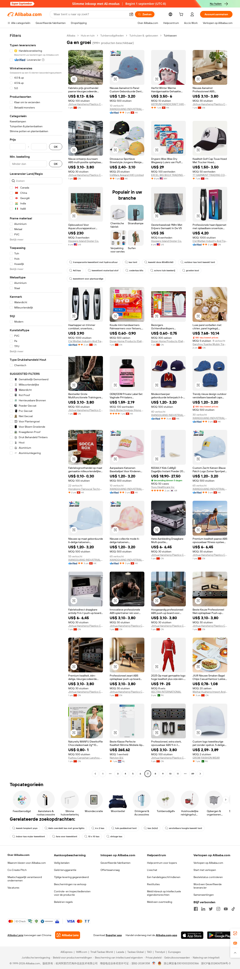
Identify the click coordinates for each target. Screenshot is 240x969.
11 (178, 773)
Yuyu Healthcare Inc (163, 487)
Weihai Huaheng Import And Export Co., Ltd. (210, 691)
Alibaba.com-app (166, 935)
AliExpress (67, 951)
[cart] (182, 14)
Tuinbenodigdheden (112, 35)
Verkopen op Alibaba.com (208, 862)
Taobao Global (135, 951)
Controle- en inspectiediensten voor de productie (72, 893)
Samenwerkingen (204, 894)
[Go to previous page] (95, 773)
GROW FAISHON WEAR (206, 757)
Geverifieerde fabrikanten (115, 862)
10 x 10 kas (93, 836)
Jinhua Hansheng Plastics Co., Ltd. (85, 104)
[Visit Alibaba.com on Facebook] (196, 909)
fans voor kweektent (66, 836)
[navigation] (36, 405)
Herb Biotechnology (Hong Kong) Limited (127, 410)
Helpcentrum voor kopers (162, 862)
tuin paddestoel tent (126, 828)
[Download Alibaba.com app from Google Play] (219, 935)
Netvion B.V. (117, 757)
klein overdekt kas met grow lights (66, 828)
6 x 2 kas (99, 828)
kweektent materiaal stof (105, 270)
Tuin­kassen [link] (170, 35)
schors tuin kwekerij (164, 270)
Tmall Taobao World (101, 951)
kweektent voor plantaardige (88, 278)
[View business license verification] (154, 963)
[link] (235, 933)
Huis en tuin (88, 35)
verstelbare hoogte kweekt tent (185, 828)
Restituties (153, 884)
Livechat (152, 869)
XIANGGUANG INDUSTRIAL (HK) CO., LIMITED (127, 109)
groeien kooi (192, 270)
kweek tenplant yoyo (27, 828)
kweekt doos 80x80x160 (160, 262)
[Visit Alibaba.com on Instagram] (218, 909)
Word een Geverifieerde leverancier (208, 886)
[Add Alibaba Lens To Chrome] (67, 935)
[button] (131, 14)
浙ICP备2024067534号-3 (215, 963)
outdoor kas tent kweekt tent (199, 262)
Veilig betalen (62, 862)
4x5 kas (77, 270)
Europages (174, 951)
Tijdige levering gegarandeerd (71, 877)
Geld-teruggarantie (65, 869)
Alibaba (71, 35)
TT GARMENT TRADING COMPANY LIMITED (210, 175)
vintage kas (116, 836)
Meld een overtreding (159, 901)
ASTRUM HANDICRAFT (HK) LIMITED (168, 104)
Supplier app (114, 935)
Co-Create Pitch (17, 869)
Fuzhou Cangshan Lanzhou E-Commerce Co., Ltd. (85, 757)
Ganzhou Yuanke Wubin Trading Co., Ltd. (210, 344)
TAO (149, 951)
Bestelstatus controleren (208, 877)
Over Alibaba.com (18, 854)
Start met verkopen (205, 869)
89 (192, 773)
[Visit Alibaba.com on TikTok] (233, 909)
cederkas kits (136, 270)
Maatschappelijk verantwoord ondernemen (25, 879)
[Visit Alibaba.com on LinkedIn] (203, 909)
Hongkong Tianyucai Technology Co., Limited (85, 488)
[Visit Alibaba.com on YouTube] (226, 909)
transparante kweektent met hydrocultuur (95, 262)
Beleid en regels (63, 901)
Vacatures (13, 887)
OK (56, 146)
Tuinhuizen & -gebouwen (143, 35)
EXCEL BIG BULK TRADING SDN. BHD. (168, 175)
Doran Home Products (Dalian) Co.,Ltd (127, 341)
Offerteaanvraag (110, 869)
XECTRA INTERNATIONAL (166, 691)
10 (170, 773)
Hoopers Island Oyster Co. (83, 240)
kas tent (133, 262)
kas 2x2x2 (153, 828)
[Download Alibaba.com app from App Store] (192, 935)
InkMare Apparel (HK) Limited (127, 175)
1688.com (81, 951)
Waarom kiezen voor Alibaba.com (27, 862)
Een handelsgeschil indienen (163, 877)
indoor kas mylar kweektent (30, 836)
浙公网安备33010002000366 (181, 963)
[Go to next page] (200, 773)
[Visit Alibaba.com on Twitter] (210, 909)
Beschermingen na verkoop (70, 884)
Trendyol (160, 951)
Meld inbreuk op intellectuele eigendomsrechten (164, 893)
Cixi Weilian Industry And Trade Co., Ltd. (210, 240)
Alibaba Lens (15, 935)
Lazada (120, 951)
